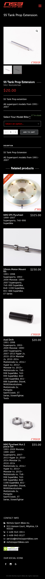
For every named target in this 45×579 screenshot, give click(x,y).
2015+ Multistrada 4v (12, 369)
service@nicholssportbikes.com (22, 538)
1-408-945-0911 (16, 532)
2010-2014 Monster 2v (14, 459)
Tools (6, 398)
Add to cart (29, 132)
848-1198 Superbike (13, 288)
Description (8, 146)
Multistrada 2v (10, 387)
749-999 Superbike (13, 285)
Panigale (7, 390)
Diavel (22, 381)
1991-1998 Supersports (9, 275)
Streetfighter (16, 395)
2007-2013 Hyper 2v (14, 353)
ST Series (7, 293)
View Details (22, 252)
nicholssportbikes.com (18, 542)
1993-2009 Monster (13, 278)
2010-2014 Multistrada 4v (11, 360)
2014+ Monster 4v (11, 366)
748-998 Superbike (13, 371)
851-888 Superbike (13, 291)
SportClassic (9, 392)
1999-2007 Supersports (9, 219)
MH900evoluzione (12, 384)
